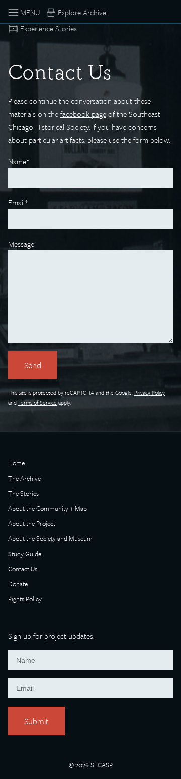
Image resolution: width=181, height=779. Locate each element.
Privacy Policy (149, 392)
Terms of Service (37, 402)
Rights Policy (25, 599)
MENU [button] (30, 12)
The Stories (23, 494)
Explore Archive (82, 12)
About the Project (31, 524)
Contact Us (22, 569)
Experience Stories (48, 28)
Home (16, 463)
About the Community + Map (47, 509)
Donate (18, 584)
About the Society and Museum (50, 539)
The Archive (24, 479)
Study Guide (24, 554)
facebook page (83, 113)
